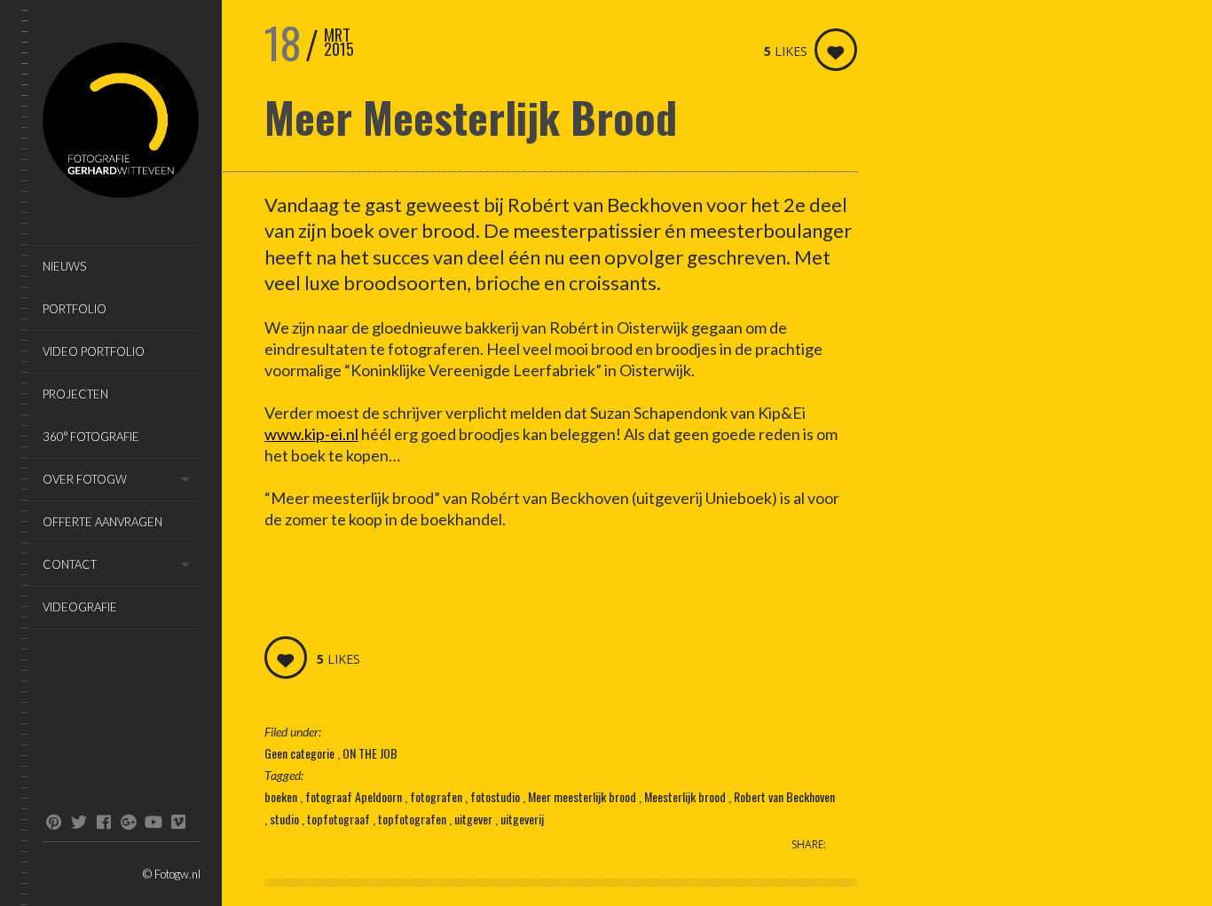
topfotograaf (340, 818)
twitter (78, 821)
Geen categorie (300, 753)
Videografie (80, 607)
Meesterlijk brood (686, 796)
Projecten (75, 394)
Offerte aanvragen (102, 522)
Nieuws (64, 266)
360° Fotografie (91, 436)
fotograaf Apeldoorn (355, 796)
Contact (70, 564)
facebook (103, 821)
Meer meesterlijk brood (583, 796)
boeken (282, 796)
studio (286, 818)
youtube (153, 821)
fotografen (437, 796)
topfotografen (413, 818)
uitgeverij (522, 818)
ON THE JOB (369, 753)
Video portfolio (94, 351)
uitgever (474, 818)
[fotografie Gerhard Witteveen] (122, 123)
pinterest (54, 821)
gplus (128, 821)
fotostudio (496, 796)
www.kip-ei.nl (311, 434)
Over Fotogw (85, 479)
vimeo (178, 821)
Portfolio (74, 309)
